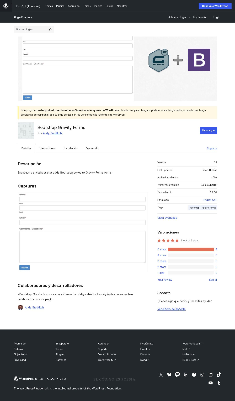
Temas (59, 349)
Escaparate (62, 343)
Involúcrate (146, 343)
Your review (164, 279)
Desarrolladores (107, 354)
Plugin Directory (23, 17)
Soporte (212, 148)
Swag (145, 359)
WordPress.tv (107, 359)
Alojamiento (20, 354)
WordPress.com (193, 343)
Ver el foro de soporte (171, 309)
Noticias (18, 349)
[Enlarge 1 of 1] (143, 197)
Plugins (60, 354)
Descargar (208, 130)
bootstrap (194, 207)
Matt (187, 349)
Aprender (103, 343)
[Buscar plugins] (50, 29)
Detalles (26, 148)
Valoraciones (48, 148)
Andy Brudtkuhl (52, 133)
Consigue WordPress (215, 5)
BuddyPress (191, 359)
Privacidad (20, 359)
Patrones (61, 359)
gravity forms (209, 207)
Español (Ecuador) (56, 379)
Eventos (145, 349)
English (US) (210, 199)
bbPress (189, 354)
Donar (145, 354)
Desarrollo (92, 148)
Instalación (71, 148)
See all (213, 279)
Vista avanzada (167, 217)
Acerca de (20, 343)
